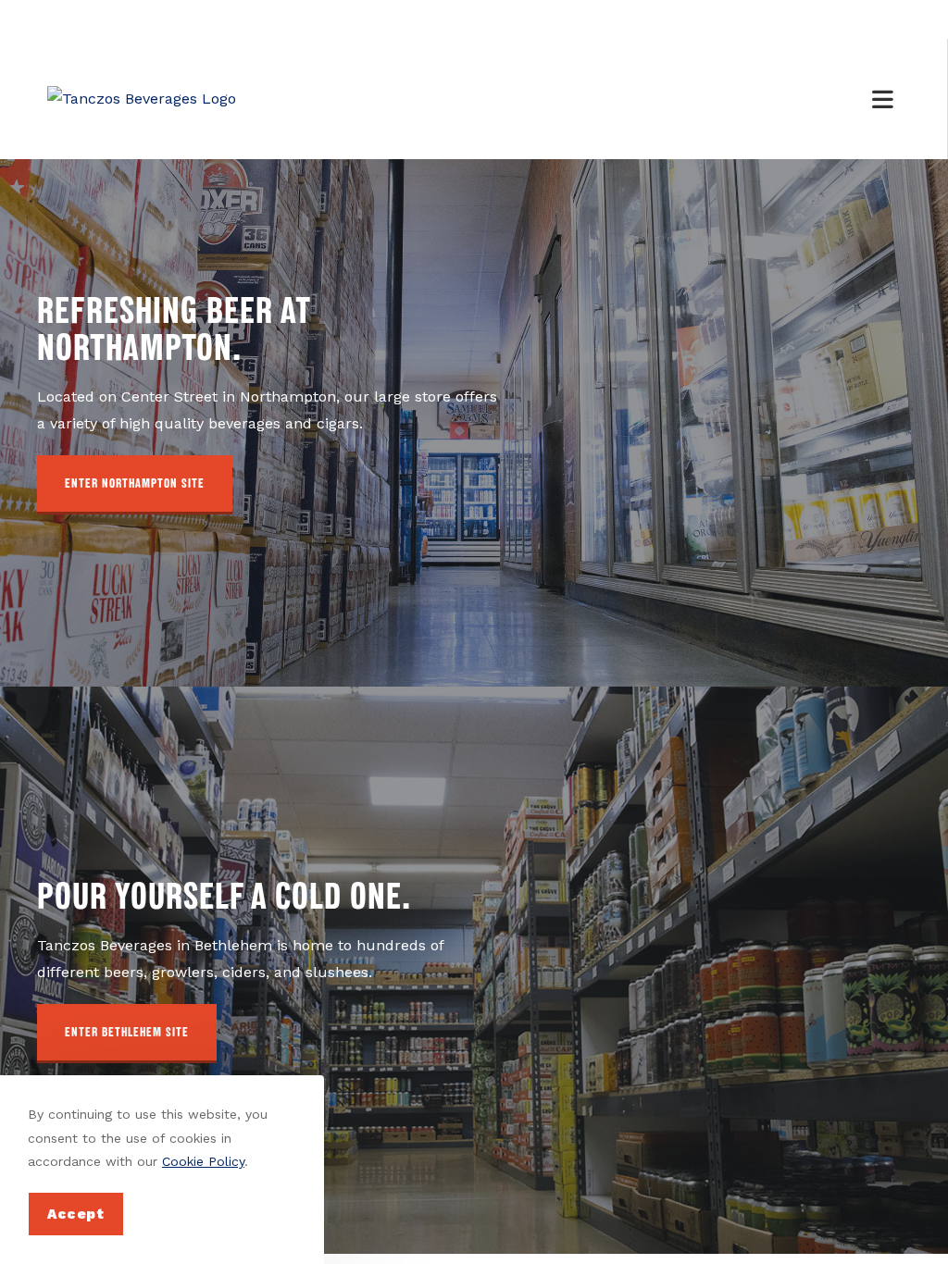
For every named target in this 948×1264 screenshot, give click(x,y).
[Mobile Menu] (886, 99)
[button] (134, 484)
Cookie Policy (203, 1161)
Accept (76, 1214)
